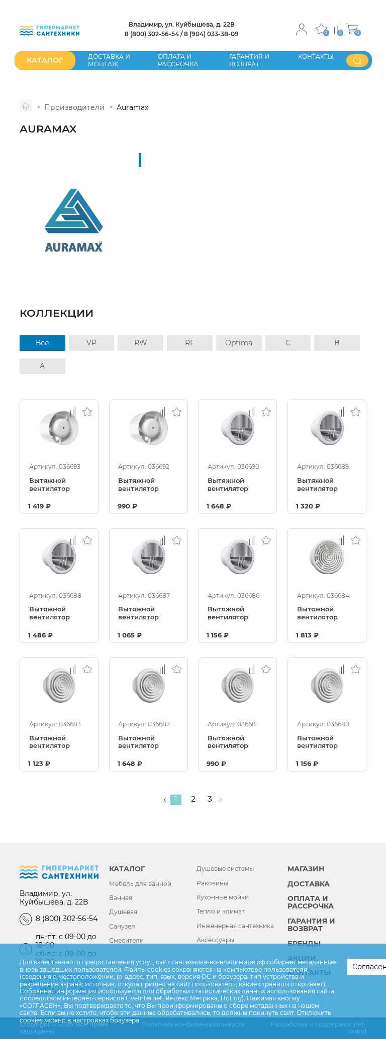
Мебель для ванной (140, 883)
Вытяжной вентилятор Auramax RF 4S (234, 742)
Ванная (120, 897)
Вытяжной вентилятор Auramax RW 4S (146, 613)
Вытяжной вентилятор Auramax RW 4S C (235, 613)
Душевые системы (225, 868)
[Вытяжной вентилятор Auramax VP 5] (148, 428)
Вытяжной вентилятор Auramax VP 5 (142, 485)
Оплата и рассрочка (178, 60)
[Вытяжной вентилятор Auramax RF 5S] (59, 685)
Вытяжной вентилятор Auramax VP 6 (53, 485)
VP (91, 342)
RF (190, 342)
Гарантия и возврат (249, 60)
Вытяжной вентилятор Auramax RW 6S (235, 485)
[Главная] (26, 106)
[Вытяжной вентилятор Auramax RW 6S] (238, 428)
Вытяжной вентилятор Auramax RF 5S (55, 742)
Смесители (126, 940)
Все (42, 342)
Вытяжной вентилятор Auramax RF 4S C (326, 742)
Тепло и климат (221, 911)
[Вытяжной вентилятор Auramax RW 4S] (148, 556)
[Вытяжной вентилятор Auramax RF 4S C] (327, 685)
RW (140, 342)
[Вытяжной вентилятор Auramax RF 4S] (238, 685)
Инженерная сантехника (235, 926)
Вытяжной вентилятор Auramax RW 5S (324, 485)
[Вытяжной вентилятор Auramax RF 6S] (327, 556)
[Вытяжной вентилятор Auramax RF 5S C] (148, 685)
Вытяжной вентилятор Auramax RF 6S (323, 613)
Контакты (316, 56)
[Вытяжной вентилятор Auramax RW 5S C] (59, 556)
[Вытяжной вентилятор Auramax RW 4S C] (238, 556)
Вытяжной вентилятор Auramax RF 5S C (147, 742)
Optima (238, 342)
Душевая (123, 912)
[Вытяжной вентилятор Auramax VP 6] (59, 428)
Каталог (127, 869)
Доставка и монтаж (109, 60)
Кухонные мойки (223, 897)
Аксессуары (215, 940)
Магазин (305, 869)
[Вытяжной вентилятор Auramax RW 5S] (327, 428)
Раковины (212, 883)
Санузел (122, 926)
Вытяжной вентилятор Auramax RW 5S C (56, 613)
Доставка (308, 884)
